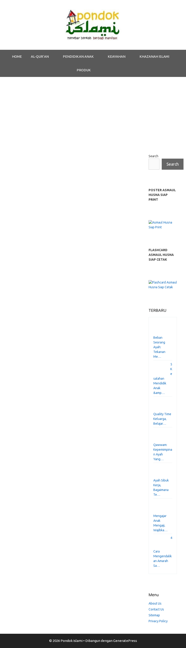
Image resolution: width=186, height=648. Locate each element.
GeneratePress (125, 641)
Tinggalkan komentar (31, 399)
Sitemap (154, 615)
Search (153, 156)
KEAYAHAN (116, 56)
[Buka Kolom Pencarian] (107, 70)
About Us (155, 603)
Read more (24, 391)
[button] (53, 56)
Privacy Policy (158, 621)
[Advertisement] (93, 111)
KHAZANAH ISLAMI (154, 56)
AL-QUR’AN (40, 56)
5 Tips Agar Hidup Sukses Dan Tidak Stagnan (30, 199)
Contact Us (156, 609)
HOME (17, 56)
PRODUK (84, 70)
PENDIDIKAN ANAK (78, 56)
